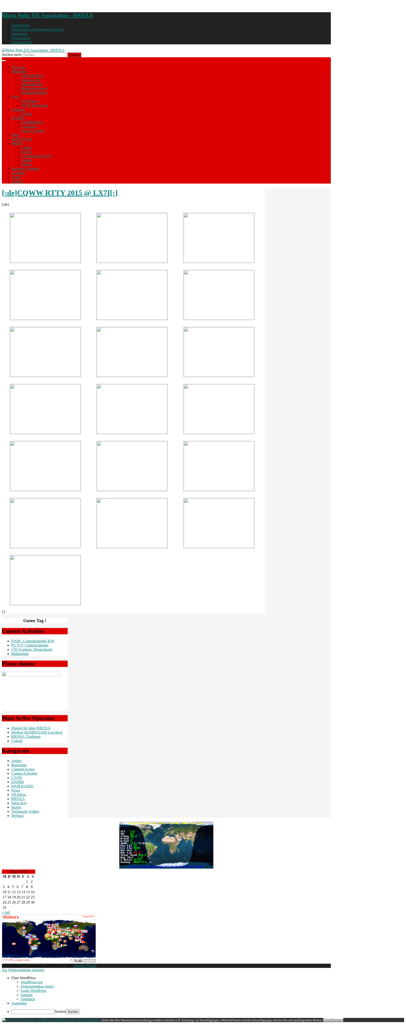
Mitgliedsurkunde (34, 93)
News (15, 790)
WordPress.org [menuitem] (32, 982)
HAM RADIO (22, 786)
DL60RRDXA (32, 122)
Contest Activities (24, 773)
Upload (26, 114)
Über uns (18, 67)
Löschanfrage (21, 42)
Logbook (18, 110)
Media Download (34, 88)
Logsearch (29, 126)
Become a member (25, 169)
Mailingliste (20, 654)
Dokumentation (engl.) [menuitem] (37, 986)
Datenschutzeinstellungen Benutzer (37, 29)
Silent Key (19, 803)
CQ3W (16, 778)
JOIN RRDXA (32, 76)
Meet (15, 135)
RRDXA (18, 799)
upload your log (33, 131)
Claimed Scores (23, 769)
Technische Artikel (25, 811)
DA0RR (18, 118)
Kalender (18, 173)
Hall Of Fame (22, 139)
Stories (26, 152)
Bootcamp (19, 765)
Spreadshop (30, 101)
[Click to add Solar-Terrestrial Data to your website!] (166, 867)
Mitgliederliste (31, 84)
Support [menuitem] (26, 995)
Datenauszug (21, 38)
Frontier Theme (85, 966)
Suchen (60, 1011)
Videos (26, 164)
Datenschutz (20, 25)
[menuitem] (207, 978)
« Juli (6, 912)
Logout (17, 181)
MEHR (17, 143)
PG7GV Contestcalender (29, 645)
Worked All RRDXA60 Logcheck (36, 732)
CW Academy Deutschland (31, 649)
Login (16, 177)
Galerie (26, 160)
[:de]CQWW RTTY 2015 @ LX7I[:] (60, 193)
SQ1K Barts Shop (34, 105)
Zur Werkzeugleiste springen (23, 970)
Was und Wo (30, 80)
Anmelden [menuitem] (19, 1003)
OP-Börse (18, 795)
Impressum (19, 34)
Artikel (26, 148)
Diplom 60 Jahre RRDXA (31, 728)
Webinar (17, 816)
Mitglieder (19, 71)
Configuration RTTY (37, 156)
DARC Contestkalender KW (32, 641)
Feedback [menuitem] (28, 999)
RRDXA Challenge (26, 737)
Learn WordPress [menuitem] (33, 991)
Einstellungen (333, 1020)
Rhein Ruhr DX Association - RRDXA (47, 15)
